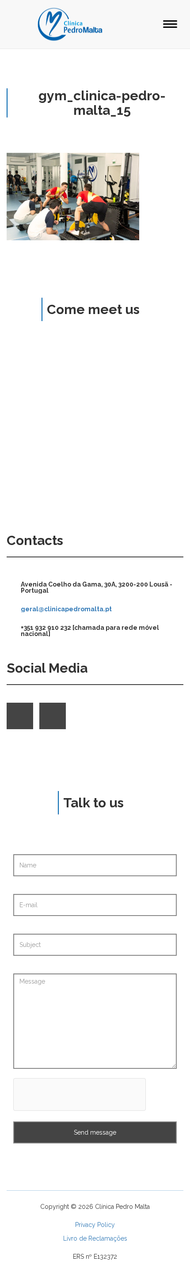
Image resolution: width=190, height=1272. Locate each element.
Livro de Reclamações (95, 1238)
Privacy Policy (95, 1224)
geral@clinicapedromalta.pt (66, 609)
